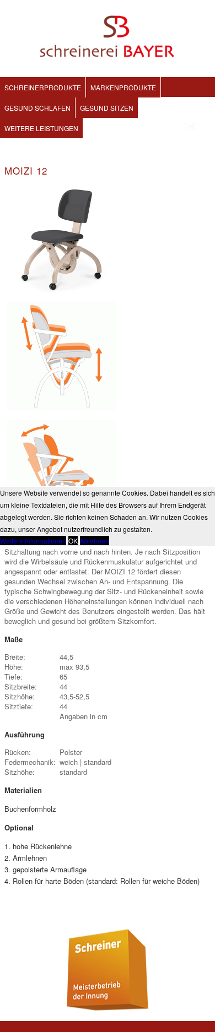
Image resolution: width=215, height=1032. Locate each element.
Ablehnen (94, 540)
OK (73, 540)
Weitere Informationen (33, 540)
